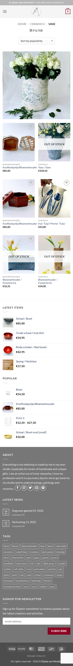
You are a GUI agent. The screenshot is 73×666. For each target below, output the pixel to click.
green (46, 557)
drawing (60, 552)
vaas (26, 586)
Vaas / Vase (44, 167)
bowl (50, 546)
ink (31, 563)
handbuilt (8, 563)
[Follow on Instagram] (24, 488)
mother (7, 569)
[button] (5, 11)
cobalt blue (21, 552)
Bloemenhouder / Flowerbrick (12, 281)
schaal (37, 575)
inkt (39, 563)
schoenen (49, 575)
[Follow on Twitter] (30, 488)
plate (6, 575)
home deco (21, 563)
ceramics (8, 552)
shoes (60, 575)
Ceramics (37, 24)
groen (55, 557)
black (6, 546)
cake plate (61, 546)
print (14, 575)
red (21, 575)
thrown (47, 580)
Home (22, 24)
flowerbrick (18, 557)
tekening (36, 580)
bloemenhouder (29, 546)
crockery (34, 552)
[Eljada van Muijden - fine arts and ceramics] (36, 11)
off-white (19, 569)
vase (34, 586)
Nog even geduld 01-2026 (27, 510)
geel (29, 557)
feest (6, 557)
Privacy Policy (36, 656)
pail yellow (39, 569)
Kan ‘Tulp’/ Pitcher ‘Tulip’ (51, 223)
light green (49, 563)
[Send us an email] (37, 488)
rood (29, 575)
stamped (8, 580)
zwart (52, 586)
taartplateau (22, 580)
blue (42, 546)
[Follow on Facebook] (18, 488)
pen (61, 569)
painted (52, 569)
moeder (62, 563)
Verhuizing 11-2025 (24, 522)
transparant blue (12, 586)
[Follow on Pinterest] (43, 488)
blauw (15, 546)
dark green (47, 552)
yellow (43, 586)
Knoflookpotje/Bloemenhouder (20, 167)
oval (29, 569)
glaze (37, 557)
